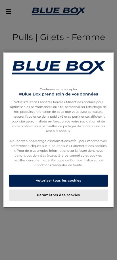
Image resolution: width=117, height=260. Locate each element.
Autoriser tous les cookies (59, 180)
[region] (58, 130)
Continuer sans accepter (58, 89)
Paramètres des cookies (58, 195)
